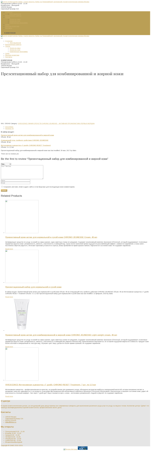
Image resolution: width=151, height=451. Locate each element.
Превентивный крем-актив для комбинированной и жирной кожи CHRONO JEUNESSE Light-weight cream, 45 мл (61, 335)
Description (9, 127)
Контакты (8, 28)
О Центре (8, 12)
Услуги (7, 17)
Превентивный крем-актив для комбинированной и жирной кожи (27, 135)
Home (3, 80)
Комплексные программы (19, 23)
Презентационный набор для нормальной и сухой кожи (33, 287)
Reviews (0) (9, 128)
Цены (7, 24)
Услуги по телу (15, 21)
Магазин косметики (12, 26)
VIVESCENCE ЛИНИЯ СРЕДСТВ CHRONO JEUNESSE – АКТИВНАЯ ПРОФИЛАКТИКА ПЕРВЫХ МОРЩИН (43, 80)
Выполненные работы (13, 16)
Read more (9, 249)
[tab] (77, 127)
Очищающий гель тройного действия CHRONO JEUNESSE (24, 140)
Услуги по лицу (15, 19)
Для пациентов (15, 14)
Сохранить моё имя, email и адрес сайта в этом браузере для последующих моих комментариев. (39, 187)
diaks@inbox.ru (10, 422)
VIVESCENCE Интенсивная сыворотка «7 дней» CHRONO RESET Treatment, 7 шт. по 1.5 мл (50, 385)
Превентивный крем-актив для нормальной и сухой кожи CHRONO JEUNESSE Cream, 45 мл (51, 237)
